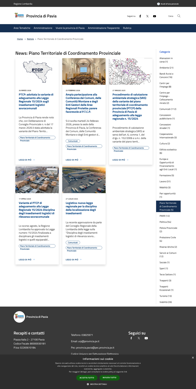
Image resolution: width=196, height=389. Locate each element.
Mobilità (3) (165, 187)
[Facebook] (139, 16)
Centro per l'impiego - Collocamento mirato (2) (166, 98)
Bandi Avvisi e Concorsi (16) (166, 75)
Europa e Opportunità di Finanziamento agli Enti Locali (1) (168, 164)
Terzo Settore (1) (168, 274)
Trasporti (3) (165, 280)
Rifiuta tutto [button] (109, 377)
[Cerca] (178, 15)
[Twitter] (146, 16)
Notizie (30, 39)
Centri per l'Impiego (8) (165, 84)
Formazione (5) (167, 175)
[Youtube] (153, 16)
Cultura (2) (165, 143)
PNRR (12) (165, 216)
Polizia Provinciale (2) (168, 229)
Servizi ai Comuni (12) (168, 254)
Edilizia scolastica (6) (168, 151)
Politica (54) (165, 222)
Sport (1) (164, 268)
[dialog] (98, 372)
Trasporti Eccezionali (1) (166, 288)
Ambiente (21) (166, 67)
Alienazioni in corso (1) (166, 59)
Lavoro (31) (165, 181)
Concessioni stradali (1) (165, 126)
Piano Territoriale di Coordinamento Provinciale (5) (168, 206)
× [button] (193, 358)
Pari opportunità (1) (167, 195)
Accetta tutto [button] (87, 378)
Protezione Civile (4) (168, 239)
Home (20, 39)
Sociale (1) (164, 262)
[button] (98, 384)
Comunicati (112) (168, 109)
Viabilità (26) (166, 302)
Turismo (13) (166, 296)
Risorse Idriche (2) (168, 247)
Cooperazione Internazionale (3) (168, 135)
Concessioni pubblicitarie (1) (167, 116)
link (125, 371)
